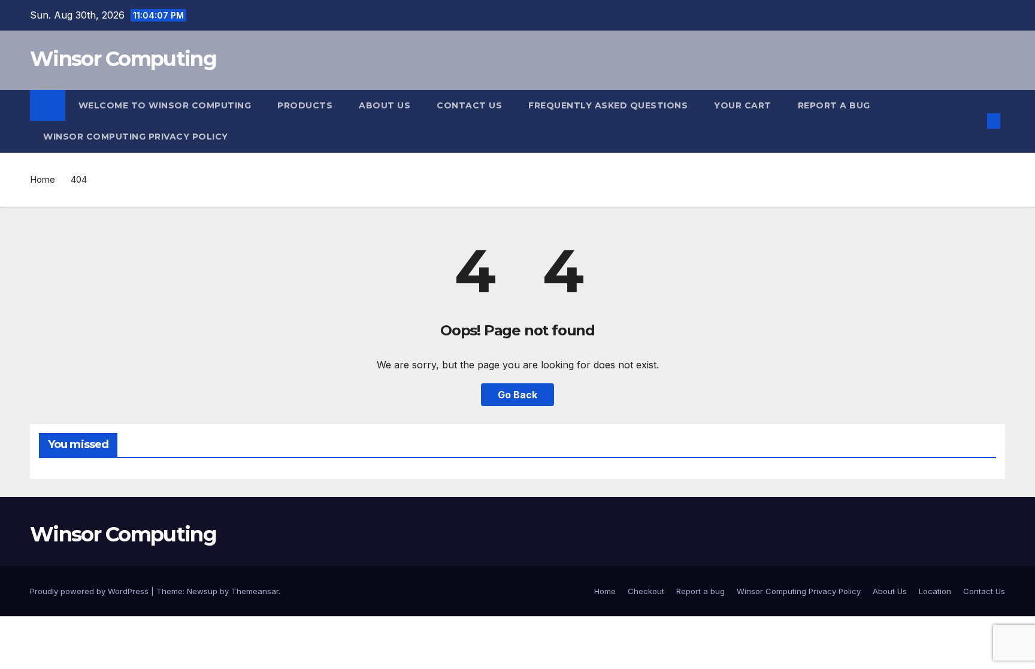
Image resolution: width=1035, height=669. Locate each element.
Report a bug (834, 105)
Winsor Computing (123, 58)
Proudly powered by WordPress (90, 591)
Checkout (646, 591)
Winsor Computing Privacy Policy (135, 136)
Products (304, 105)
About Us (384, 105)
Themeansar (255, 591)
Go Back (517, 395)
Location (935, 591)
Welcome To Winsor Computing (165, 105)
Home (42, 179)
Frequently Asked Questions (608, 105)
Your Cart (742, 105)
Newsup (202, 591)
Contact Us (469, 105)
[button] (974, 121)
